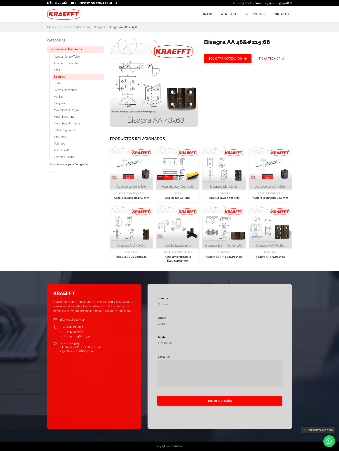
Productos (253, 14)
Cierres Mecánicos (65, 90)
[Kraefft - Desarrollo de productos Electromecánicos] (63, 14)
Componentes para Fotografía (68, 164)
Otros (52, 172)
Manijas (58, 96)
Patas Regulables (65, 130)
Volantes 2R (61, 150)
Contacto (281, 14)
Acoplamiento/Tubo (67, 56)
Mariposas (60, 103)
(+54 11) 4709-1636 (71, 331)
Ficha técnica (270, 58)
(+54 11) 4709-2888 (71, 326)
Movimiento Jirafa (65, 116)
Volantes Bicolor (64, 156)
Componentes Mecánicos (73, 27)
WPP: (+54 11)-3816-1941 (75, 336)
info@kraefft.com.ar (249, 3)
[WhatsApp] (329, 441)
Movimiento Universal (67, 123)
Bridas (58, 83)
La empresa (228, 14)
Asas (57, 70)
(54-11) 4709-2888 (280, 3)
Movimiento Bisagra (66, 110)
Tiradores (60, 136)
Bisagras (99, 27)
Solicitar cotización (225, 58)
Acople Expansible (66, 63)
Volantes (59, 143)
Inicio (207, 14)
